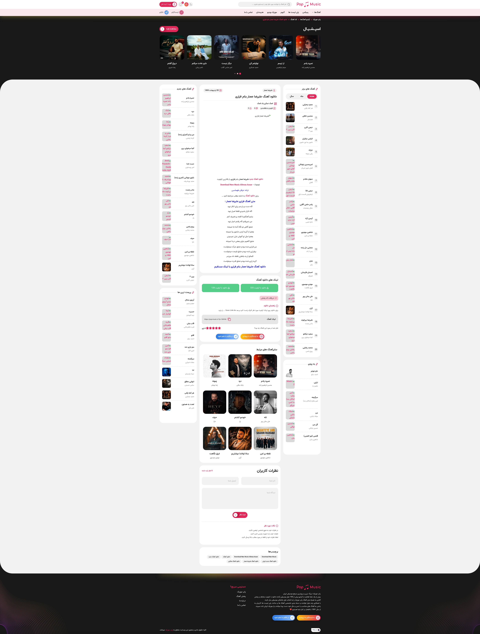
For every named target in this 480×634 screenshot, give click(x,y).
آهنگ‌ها (317, 12)
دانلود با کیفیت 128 (219, 287)
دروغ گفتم (172, 63)
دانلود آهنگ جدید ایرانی (269, 561)
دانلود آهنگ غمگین (234, 561)
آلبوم (283, 12)
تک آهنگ (293, 19)
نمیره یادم (308, 63)
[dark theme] (191, 4)
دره (240, 381)
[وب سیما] (316, 630)
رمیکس (305, 12)
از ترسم (281, 63)
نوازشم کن (253, 63)
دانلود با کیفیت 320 (258, 287)
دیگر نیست (227, 63)
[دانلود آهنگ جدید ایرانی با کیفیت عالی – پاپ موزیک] (309, 4)
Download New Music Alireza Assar (246, 557)
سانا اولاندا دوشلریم (240, 454)
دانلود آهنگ (250, 195)
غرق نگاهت (215, 454)
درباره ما (242, 600)
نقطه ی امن (265, 454)
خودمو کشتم (240, 417)
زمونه (214, 381)
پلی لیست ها (293, 12)
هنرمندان (260, 12)
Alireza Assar (246, 184)
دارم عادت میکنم (199, 63)
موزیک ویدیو (272, 12)
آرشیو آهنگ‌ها (305, 19)
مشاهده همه (171, 29)
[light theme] (186, 4)
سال (292, 96)
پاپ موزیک (317, 19)
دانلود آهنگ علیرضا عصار (253, 267)
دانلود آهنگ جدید (256, 179)
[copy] (229, 319)
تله (265, 417)
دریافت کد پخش (267, 298)
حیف (214, 417)
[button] (240, 74)
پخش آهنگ (241, 596)
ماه (301, 96)
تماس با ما (248, 12)
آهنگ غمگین (268, 103)
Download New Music (230, 184)
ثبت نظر (242, 514)
